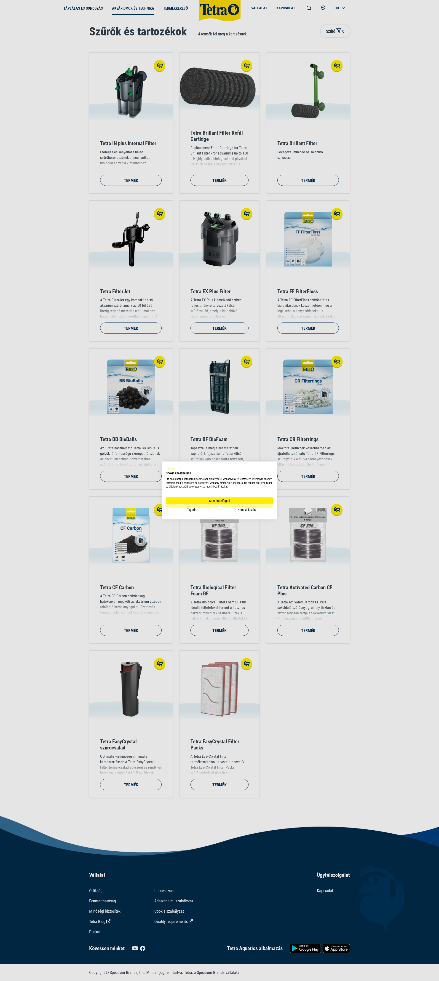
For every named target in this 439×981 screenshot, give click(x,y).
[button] (173, 468)
